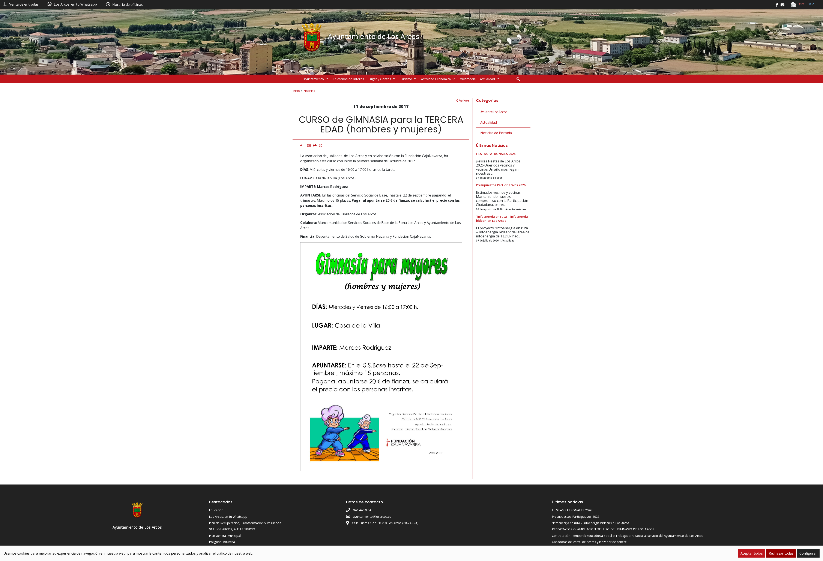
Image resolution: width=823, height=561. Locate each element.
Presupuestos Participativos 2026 (575, 516)
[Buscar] (520, 79)
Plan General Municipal (225, 536)
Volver (463, 100)
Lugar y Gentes (379, 79)
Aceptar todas (751, 553)
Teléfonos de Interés (348, 79)
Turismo (406, 79)
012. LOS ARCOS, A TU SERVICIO (232, 529)
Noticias (309, 90)
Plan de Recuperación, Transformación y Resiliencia (245, 523)
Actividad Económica (436, 79)
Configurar (808, 553)
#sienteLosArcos (494, 112)
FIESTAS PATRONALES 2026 (572, 510)
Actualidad (487, 79)
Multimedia (468, 79)
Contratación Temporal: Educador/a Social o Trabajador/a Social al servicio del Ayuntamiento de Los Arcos (627, 536)
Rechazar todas (781, 553)
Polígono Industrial (222, 542)
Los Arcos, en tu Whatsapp (228, 516)
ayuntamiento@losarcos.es (372, 516)
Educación (216, 510)
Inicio (296, 90)
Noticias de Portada (496, 132)
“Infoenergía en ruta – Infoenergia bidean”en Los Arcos (590, 523)
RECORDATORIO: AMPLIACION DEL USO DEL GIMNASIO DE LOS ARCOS (603, 529)
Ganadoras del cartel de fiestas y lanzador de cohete (589, 542)
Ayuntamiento (313, 79)
